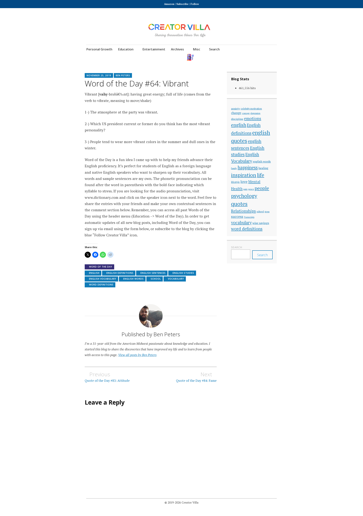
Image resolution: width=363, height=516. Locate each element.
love (243, 181)
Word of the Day (100, 266)
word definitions (101, 284)
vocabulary (176, 278)
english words (133, 278)
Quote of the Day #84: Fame (196, 377)
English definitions (119, 273)
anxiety (235, 108)
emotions (252, 118)
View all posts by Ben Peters (137, 355)
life (260, 175)
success (237, 216)
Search (214, 49)
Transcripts (249, 217)
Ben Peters (123, 75)
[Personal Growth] (211, 57)
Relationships (243, 211)
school (156, 278)
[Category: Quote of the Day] (242, 57)
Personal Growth (99, 49)
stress (267, 211)
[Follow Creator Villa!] (200, 57)
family (234, 168)
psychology (244, 195)
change (236, 113)
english (94, 273)
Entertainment (153, 49)
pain (245, 189)
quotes (239, 203)
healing (263, 168)
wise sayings (260, 223)
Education (125, 49)
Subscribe (182, 4)
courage (246, 113)
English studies (183, 273)
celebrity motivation (251, 108)
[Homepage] (190, 57)
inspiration (243, 174)
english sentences (153, 273)
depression (255, 113)
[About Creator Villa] (273, 57)
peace (251, 189)
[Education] (221, 57)
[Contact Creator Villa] (252, 57)
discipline (237, 119)
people (262, 188)
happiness (248, 167)
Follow (195, 4)
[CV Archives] (263, 57)
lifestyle (235, 182)
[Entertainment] (232, 57)
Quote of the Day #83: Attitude (107, 377)
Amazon (169, 4)
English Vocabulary (102, 278)
